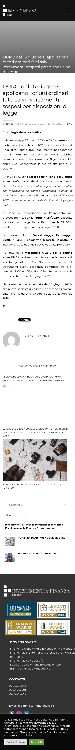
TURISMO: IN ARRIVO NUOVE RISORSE (41, 537)
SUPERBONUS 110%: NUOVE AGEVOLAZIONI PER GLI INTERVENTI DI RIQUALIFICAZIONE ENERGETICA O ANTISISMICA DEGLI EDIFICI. (37, 432)
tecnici (10, 124)
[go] (65, 504)
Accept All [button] (36, 742)
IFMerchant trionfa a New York (37, 553)
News (69, 124)
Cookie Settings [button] (15, 742)
